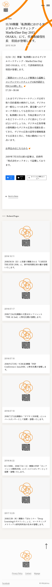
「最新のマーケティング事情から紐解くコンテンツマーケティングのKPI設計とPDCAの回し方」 (25, 82)
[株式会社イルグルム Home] (5, 6)
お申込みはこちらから (17, 148)
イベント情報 (26, 46)
